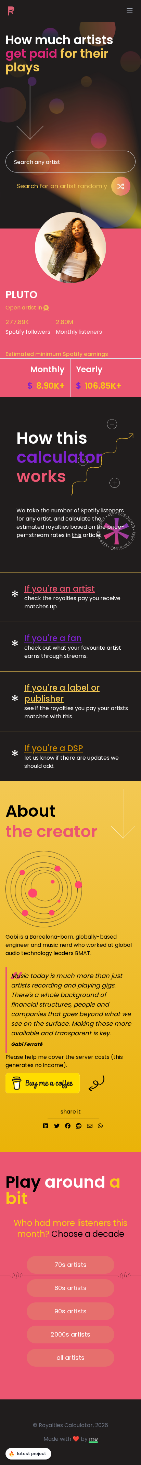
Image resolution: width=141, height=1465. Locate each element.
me (93, 1439)
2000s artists (70, 1334)
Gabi (11, 937)
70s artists (70, 1264)
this (76, 535)
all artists (70, 1357)
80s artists (70, 1288)
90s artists (70, 1311)
